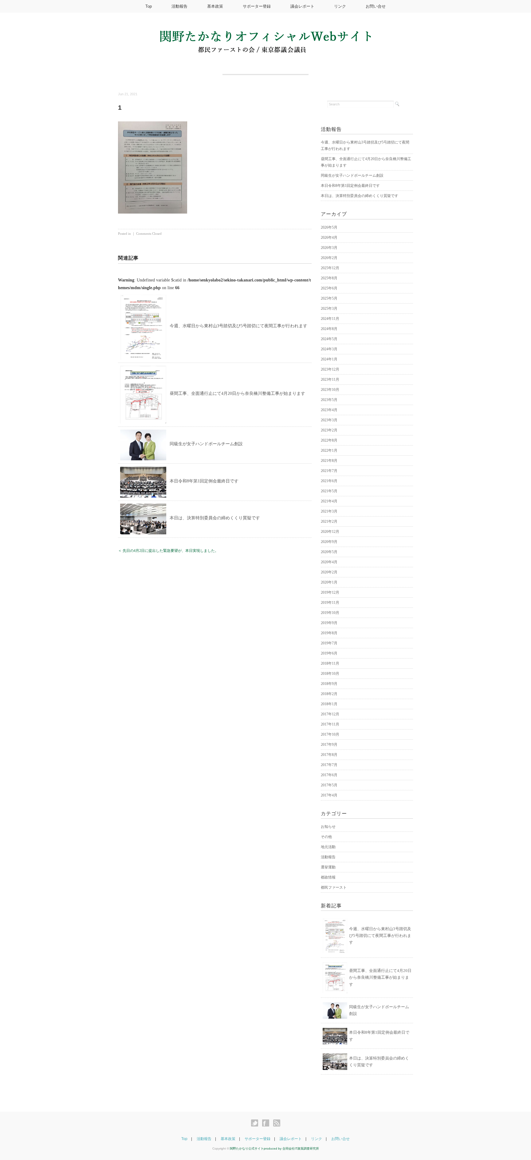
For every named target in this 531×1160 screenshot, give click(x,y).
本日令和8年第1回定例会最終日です (204, 481)
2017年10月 (330, 734)
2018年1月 (329, 704)
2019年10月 (330, 613)
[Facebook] (267, 1123)
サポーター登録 (257, 6)
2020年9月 (329, 542)
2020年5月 (329, 552)
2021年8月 (329, 460)
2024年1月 (329, 359)
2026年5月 (329, 227)
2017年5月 (329, 785)
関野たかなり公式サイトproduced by (256, 1148)
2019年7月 (329, 643)
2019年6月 (329, 653)
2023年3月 (329, 420)
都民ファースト (334, 887)
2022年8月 (329, 440)
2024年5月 (329, 339)
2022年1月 (329, 450)
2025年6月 (329, 288)
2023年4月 (329, 410)
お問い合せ (376, 6)
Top (148, 6)
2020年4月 (329, 562)
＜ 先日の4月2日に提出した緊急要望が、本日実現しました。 (168, 551)
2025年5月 (329, 298)
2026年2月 (329, 258)
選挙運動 (328, 867)
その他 (326, 837)
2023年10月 (330, 389)
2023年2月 (329, 430)
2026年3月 (329, 248)
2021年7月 (329, 471)
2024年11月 (330, 319)
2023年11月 (330, 379)
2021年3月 (329, 511)
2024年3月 (329, 349)
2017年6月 (329, 775)
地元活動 (328, 847)
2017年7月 (329, 765)
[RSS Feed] (276, 1123)
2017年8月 (329, 755)
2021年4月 (329, 501)
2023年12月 (330, 369)
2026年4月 (329, 237)
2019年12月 (330, 592)
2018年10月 (330, 673)
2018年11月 (330, 663)
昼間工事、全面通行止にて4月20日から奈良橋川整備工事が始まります (237, 393)
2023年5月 (329, 400)
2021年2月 (329, 521)
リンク (340, 6)
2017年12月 (330, 714)
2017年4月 (329, 795)
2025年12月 (330, 268)
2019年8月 (329, 633)
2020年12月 (330, 531)
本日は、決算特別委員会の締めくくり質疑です (215, 518)
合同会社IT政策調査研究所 (300, 1148)
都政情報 (328, 877)
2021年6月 (329, 481)
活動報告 (179, 6)
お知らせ (328, 826)
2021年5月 (329, 491)
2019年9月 (329, 623)
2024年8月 (329, 329)
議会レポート (302, 6)
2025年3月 (329, 308)
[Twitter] (256, 1123)
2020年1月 (329, 582)
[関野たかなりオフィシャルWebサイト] (265, 34)
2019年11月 (330, 602)
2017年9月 (329, 744)
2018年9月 (329, 684)
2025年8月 (329, 278)
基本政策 (215, 6)
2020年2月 (329, 572)
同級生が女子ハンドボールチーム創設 (206, 444)
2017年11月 (330, 724)
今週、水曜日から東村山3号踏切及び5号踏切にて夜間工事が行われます (238, 326)
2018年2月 (329, 694)
